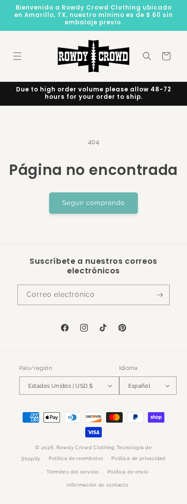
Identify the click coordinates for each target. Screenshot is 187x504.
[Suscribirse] (159, 295)
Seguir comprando (93, 203)
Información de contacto (97, 485)
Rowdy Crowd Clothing (86, 447)
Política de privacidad (138, 458)
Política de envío (128, 472)
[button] (17, 56)
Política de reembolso (76, 458)
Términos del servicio (73, 472)
